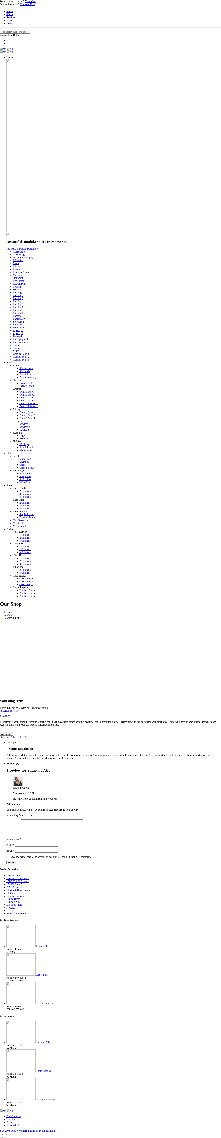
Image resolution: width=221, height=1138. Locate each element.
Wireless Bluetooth (16, 913)
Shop (9, 615)
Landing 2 (18, 295)
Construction (19, 251)
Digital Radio (13, 898)
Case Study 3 (26, 584)
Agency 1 (18, 330)
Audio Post (25, 479)
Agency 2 (18, 333)
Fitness (16, 266)
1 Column (24, 534)
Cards (22, 464)
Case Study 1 (26, 578)
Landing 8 (18, 313)
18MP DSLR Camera (17, 881)
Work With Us (13, 1125)
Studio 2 (17, 348)
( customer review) (10, 710)
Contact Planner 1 (28, 403)
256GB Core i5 (19, 737)
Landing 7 (18, 310)
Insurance (18, 269)
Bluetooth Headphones (18, 890)
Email (10, 850)
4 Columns (25, 496)
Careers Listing (27, 383)
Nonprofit (18, 278)
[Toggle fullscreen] (7, 1134)
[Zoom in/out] (11, 1134)
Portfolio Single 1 (28, 590)
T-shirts (10, 910)
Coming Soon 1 (21, 353)
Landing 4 (18, 301)
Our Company (13, 1116)
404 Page (24, 444)
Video (16, 350)
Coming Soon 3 (21, 359)
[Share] (4, 1134)
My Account (19, 526)
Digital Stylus (13, 901)
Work (9, 20)
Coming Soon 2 (21, 356)
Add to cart (6, 734)
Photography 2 (20, 342)
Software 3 (18, 327)
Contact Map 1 (27, 391)
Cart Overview (20, 520)
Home (9, 11)
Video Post (25, 482)
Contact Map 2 (27, 394)
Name (10, 844)
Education (18, 260)
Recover (23, 438)
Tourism (17, 286)
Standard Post (26, 473)
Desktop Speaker (15, 896)
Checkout (18, 523)
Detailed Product (28, 517)
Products (10, 1122)
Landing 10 (19, 318)
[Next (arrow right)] (4, 1137)
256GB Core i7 (14, 887)
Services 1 (24, 423)
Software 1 (18, 321)
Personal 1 (18, 336)
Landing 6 (18, 307)
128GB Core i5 (14, 875)
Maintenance (26, 450)
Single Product (26, 514)
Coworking (19, 254)
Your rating (12, 815)
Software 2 (18, 324)
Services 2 (24, 426)
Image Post (25, 476)
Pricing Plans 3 (27, 418)
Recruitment (19, 283)
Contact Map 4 (27, 400)
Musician (17, 275)
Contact (10, 23)
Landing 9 (18, 315)
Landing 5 (18, 304)
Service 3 (24, 429)
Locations (11, 1119)
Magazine (24, 461)
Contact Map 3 (27, 397)
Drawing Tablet (14, 904)
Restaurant (18, 280)
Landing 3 (18, 298)
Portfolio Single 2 (28, 593)
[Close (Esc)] (1, 1134)
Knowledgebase (21, 272)
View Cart (30, 1)
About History (26, 368)
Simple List (25, 459)
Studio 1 (17, 345)
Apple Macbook (44, 1070)
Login (22, 435)
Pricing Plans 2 (27, 415)
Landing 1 (18, 292)
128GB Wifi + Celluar (17, 878)
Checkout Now (27, 4)
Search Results (26, 447)
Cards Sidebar (26, 467)
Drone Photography (23, 257)
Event (16, 263)
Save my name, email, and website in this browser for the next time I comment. (50, 856)
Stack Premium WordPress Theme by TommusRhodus (28, 1130)
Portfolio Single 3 (28, 596)
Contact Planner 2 (28, 406)
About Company (28, 377)
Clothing (10, 893)
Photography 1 (20, 339)
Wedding (17, 289)
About (9, 14)
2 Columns (25, 491)
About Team (25, 374)
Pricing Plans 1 (27, 412)
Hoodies (10, 907)
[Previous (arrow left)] (1, 1137)
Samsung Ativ (43, 1042)
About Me (24, 371)
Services (10, 17)
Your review (13, 839)
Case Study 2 (26, 581)
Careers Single (26, 386)
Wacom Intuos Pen (45, 1099)
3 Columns (25, 494)
